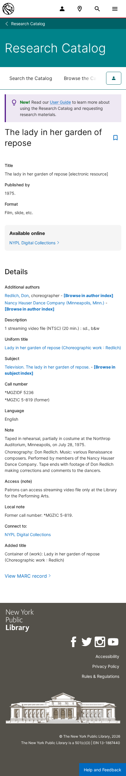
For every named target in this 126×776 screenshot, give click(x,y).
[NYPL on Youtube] (113, 642)
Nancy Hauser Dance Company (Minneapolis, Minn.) (54, 302)
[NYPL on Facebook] (74, 642)
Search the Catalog (30, 78)
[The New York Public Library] (8, 9)
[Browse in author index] (88, 295)
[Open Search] (97, 9)
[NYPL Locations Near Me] (79, 9)
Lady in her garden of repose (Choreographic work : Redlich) (63, 347)
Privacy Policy (105, 666)
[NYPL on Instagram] (100, 642)
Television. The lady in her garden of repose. (47, 366)
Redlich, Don (17, 295)
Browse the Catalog (86, 78)
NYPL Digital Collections (28, 534)
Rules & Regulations (100, 676)
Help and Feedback (102, 769)
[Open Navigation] (115, 9)
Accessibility (107, 656)
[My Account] (62, 9)
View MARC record (26, 576)
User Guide (60, 102)
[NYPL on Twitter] (87, 642)
